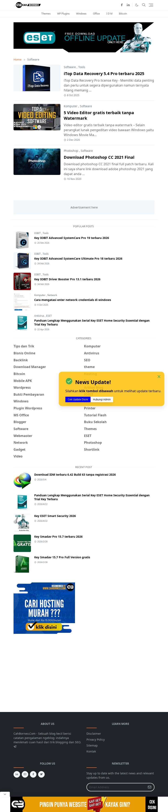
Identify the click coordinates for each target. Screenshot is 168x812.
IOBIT (37, 233)
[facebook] (121, 4)
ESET (49, 316)
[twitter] (41, 774)
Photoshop (71, 151)
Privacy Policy (95, 739)
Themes (46, 13)
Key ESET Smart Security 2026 (55, 516)
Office (96, 13)
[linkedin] (128, 4)
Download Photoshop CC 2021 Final (99, 157)
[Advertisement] (48, 667)
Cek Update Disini (78, 399)
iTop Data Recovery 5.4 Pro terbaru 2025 (104, 73)
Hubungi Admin (102, 399)
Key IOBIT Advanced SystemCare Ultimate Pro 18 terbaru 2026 (78, 258)
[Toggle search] (144, 5)
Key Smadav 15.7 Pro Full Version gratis (62, 557)
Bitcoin (123, 13)
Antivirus (39, 316)
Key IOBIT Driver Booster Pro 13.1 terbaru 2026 (67, 279)
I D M (109, 13)
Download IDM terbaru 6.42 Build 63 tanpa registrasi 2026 (75, 474)
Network (52, 295)
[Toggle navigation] (151, 5)
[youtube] (25, 774)
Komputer (70, 106)
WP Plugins (63, 13)
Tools (81, 67)
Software (70, 67)
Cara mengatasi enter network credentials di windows (72, 300)
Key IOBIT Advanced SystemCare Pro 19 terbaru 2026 (71, 238)
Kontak (91, 751)
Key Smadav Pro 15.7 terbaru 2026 (58, 536)
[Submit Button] (149, 787)
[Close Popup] (5, 794)
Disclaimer (93, 733)
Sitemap (92, 745)
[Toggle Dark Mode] (136, 5)
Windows (81, 13)
